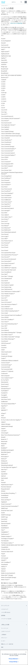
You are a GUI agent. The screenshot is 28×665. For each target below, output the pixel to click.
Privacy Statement (13, 658)
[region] (14, 657)
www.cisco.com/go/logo (16, 23)
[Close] (26, 652)
